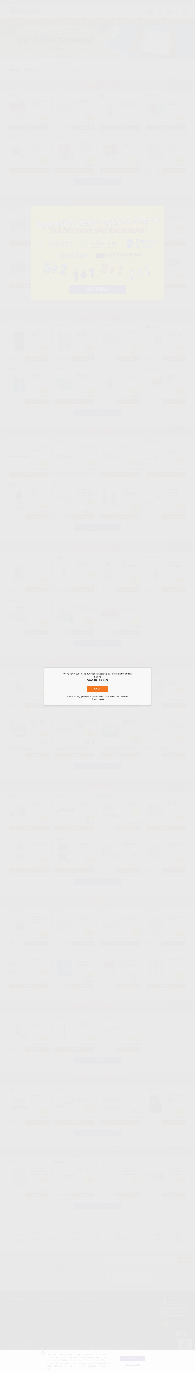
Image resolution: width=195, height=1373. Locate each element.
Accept (98, 689)
